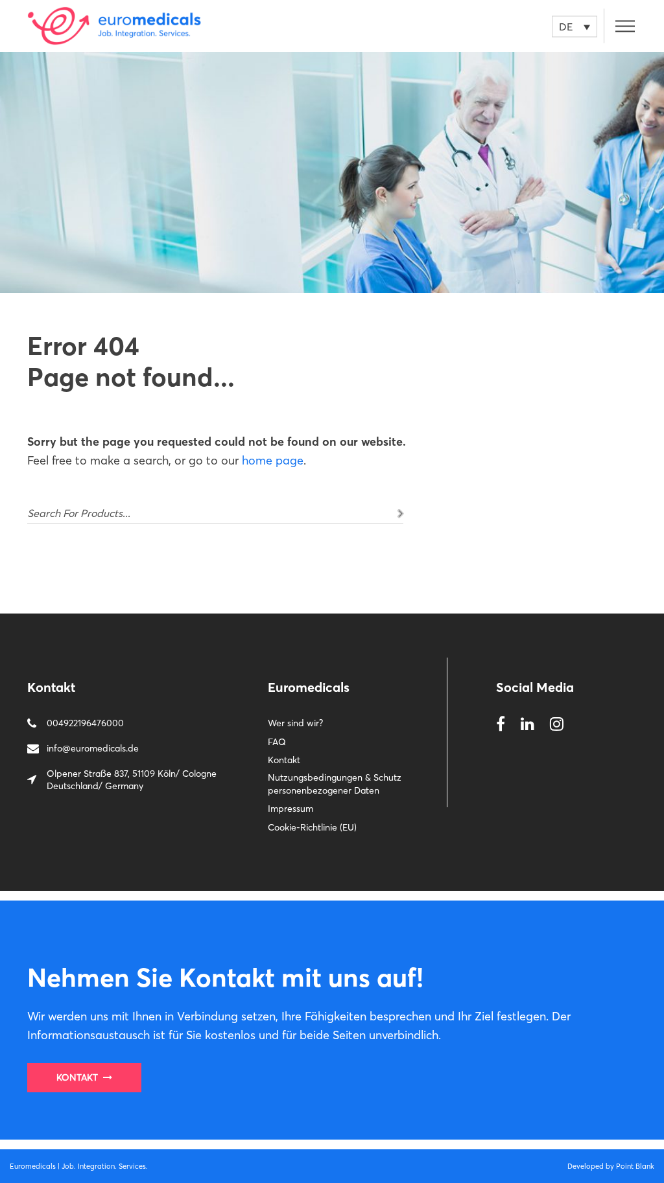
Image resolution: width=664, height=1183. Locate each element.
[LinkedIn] (527, 724)
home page (272, 460)
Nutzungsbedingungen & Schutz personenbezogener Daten (334, 784)
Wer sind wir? (295, 723)
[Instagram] (556, 724)
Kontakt (284, 760)
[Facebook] (500, 724)
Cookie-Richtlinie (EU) (312, 827)
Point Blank (635, 1166)
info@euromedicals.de (93, 748)
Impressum (290, 808)
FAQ (277, 742)
